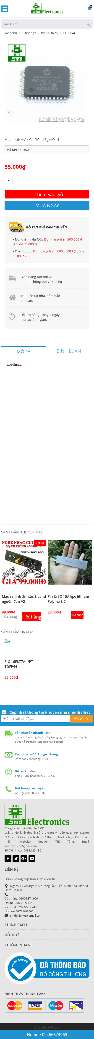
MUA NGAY (47, 205)
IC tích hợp (29, 33)
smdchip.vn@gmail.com (26, 915)
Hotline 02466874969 (47, 1034)
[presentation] (23, 352)
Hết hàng (31, 617)
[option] (45, 82)
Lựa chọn (77, 615)
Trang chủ (10, 33)
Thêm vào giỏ (49, 194)
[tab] (23, 351)
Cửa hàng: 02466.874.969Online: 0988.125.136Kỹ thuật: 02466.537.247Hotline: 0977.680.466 (21, 904)
